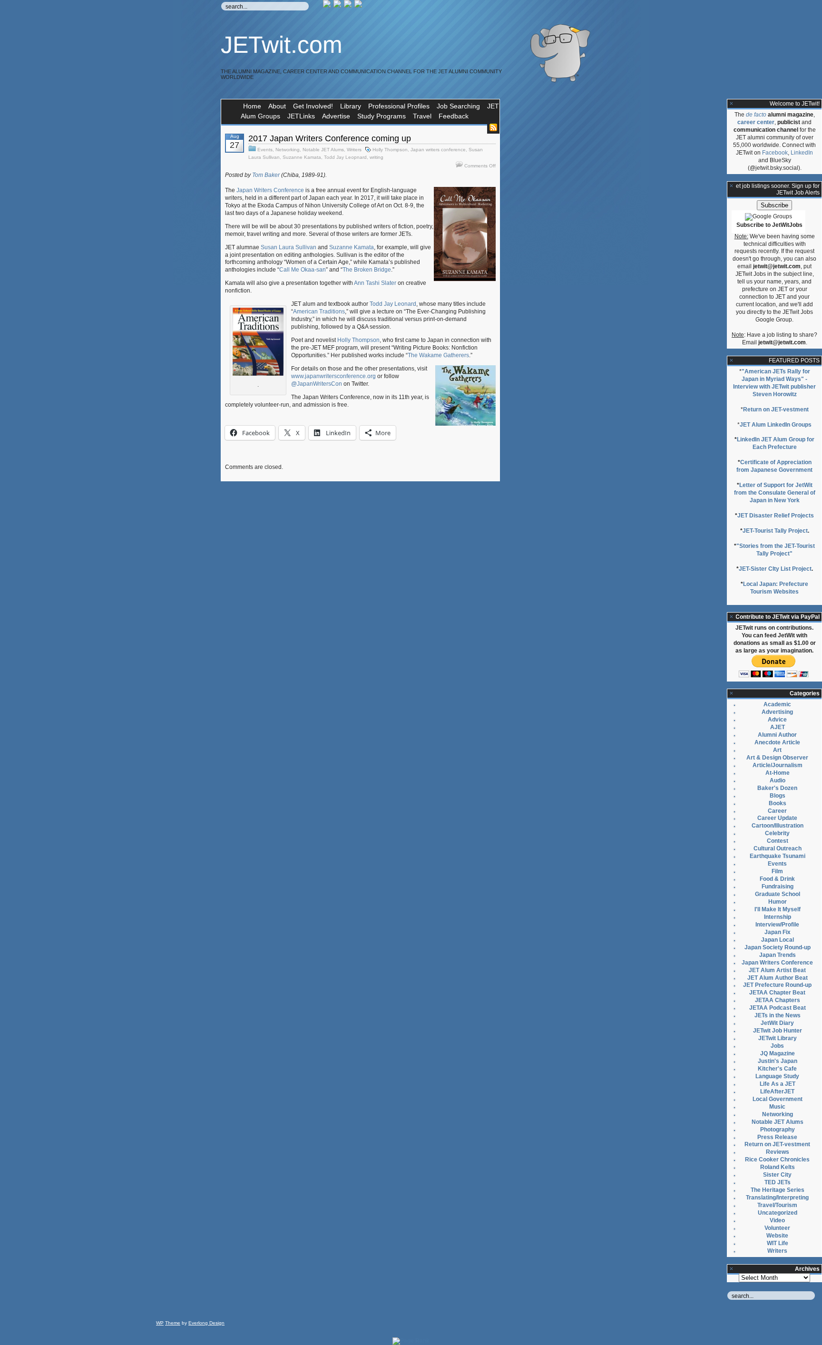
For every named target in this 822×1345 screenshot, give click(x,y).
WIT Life (777, 1243)
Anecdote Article (777, 742)
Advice (777, 719)
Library (350, 106)
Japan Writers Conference (270, 190)
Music (777, 1106)
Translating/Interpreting (777, 1197)
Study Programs (381, 116)
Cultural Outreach (778, 848)
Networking (287, 149)
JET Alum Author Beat (777, 978)
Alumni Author (777, 734)
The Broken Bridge (366, 269)
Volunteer (777, 1228)
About (277, 106)
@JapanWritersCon (316, 383)
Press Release (777, 1137)
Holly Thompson (390, 149)
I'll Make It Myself (777, 909)
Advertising (777, 712)
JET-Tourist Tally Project (775, 530)
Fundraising (777, 886)
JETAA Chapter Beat (777, 992)
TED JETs (777, 1182)
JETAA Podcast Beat (777, 1007)
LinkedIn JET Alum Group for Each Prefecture (775, 443)
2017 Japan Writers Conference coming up (329, 138)
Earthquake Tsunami (777, 856)
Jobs (777, 1046)
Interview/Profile (777, 924)
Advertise (336, 116)
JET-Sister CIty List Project (775, 568)
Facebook (775, 152)
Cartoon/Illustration (777, 825)
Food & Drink (777, 879)
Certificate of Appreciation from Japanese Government (774, 466)
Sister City (777, 1174)
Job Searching (458, 106)
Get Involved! (313, 106)
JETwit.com (281, 44)
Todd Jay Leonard (393, 304)
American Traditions (319, 311)
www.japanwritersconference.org (333, 376)
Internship (777, 917)
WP (160, 1323)
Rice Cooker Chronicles (777, 1159)
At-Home (777, 773)
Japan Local (777, 939)
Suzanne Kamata (302, 157)
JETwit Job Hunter (777, 1030)
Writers (354, 149)
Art (777, 750)
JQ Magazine (777, 1053)
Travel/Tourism (777, 1205)
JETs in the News (777, 1015)
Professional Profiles (399, 106)
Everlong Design (206, 1323)
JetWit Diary (777, 1023)
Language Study (777, 1076)
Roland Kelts (777, 1167)
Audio (777, 780)
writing (376, 157)
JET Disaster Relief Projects (775, 515)
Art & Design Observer (777, 757)
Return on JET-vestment (776, 409)
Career (777, 811)
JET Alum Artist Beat (777, 970)
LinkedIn (802, 152)
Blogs (777, 795)
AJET (777, 727)
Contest (777, 841)
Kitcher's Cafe (777, 1068)
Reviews (777, 1152)
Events (265, 149)
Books (777, 803)
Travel (422, 116)
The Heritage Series (777, 1190)
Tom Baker (266, 175)
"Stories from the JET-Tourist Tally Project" (775, 550)
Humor (777, 901)
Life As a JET (777, 1084)
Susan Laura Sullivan (288, 247)
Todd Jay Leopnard (345, 157)
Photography (777, 1129)
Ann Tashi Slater (375, 283)
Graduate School (777, 894)
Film (777, 871)
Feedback (454, 116)
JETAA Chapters (777, 1000)
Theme (172, 1323)
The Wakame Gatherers (438, 355)
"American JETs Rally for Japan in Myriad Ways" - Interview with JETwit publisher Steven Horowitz (774, 383)
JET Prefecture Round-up (777, 985)
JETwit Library (777, 1038)
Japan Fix (777, 932)
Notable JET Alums (323, 149)
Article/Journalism (777, 765)
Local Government (777, 1099)
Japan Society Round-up (777, 947)
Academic (777, 704)
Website (777, 1235)
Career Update (777, 818)
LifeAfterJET (777, 1091)
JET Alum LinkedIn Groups (776, 424)
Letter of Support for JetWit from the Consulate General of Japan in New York (774, 493)
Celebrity (777, 833)
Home (252, 106)
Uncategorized (777, 1212)
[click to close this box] (731, 103)
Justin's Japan (777, 1061)
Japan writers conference (438, 149)
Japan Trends (777, 955)
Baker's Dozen (777, 788)
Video (777, 1220)
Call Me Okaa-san (302, 269)
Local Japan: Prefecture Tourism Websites (775, 588)
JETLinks (301, 116)
